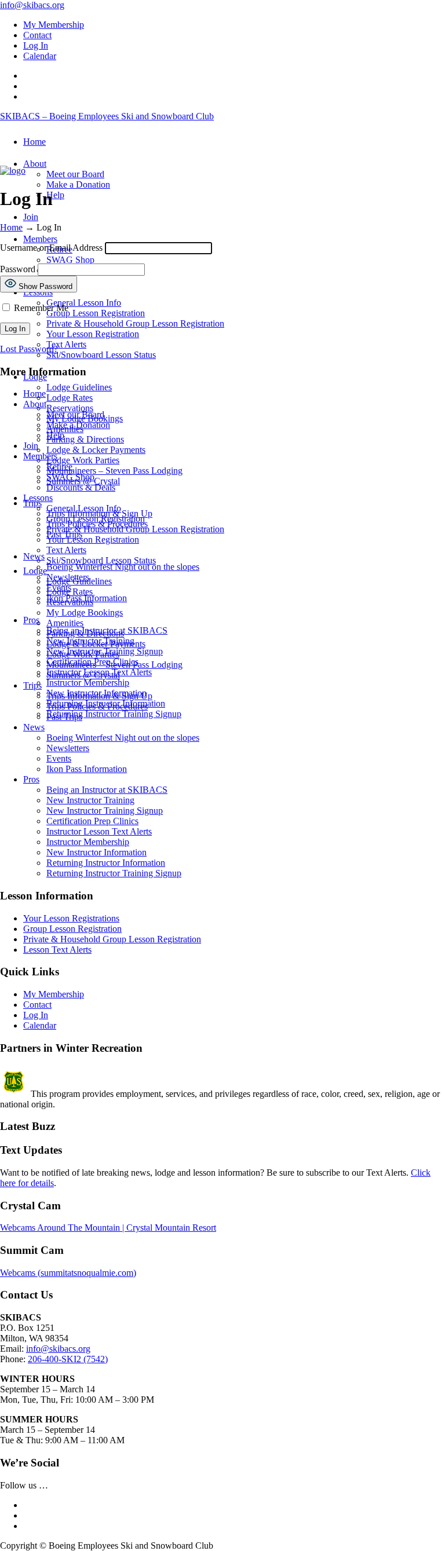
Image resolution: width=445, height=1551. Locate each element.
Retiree (59, 466)
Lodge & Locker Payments (95, 644)
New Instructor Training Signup (104, 810)
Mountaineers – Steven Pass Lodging (114, 665)
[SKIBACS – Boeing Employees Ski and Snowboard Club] (12, 170)
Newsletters (67, 748)
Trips (32, 685)
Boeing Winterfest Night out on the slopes (122, 737)
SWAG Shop (70, 477)
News (34, 727)
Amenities (64, 623)
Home (11, 227)
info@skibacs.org (32, 5)
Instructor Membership (87, 842)
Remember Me (40, 308)
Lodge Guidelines (79, 581)
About (34, 404)
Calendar (39, 56)
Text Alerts (66, 550)
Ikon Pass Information (86, 769)
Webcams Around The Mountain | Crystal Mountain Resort (108, 1227)
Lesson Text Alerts (57, 949)
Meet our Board (75, 414)
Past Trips (64, 717)
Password (17, 269)
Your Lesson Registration (92, 539)
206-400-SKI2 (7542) (68, 1359)
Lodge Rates (69, 592)
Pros (31, 779)
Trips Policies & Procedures (97, 706)
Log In (35, 45)
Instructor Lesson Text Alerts (99, 831)
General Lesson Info (83, 508)
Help (55, 435)
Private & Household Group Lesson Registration (135, 529)
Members (40, 456)
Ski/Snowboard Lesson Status (101, 560)
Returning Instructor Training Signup (113, 873)
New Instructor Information (96, 852)
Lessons (38, 498)
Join (30, 446)
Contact (37, 35)
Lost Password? (29, 349)
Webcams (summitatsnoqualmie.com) (68, 1273)
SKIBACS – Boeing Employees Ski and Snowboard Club (107, 116)
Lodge (35, 571)
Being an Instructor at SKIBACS (106, 790)
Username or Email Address (51, 248)
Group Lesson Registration (95, 519)
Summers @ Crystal (83, 675)
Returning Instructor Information (105, 863)
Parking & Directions (85, 633)
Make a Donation (78, 425)
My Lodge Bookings (84, 612)
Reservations (69, 602)
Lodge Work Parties (82, 654)
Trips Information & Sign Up (99, 696)
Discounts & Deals (80, 487)
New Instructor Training (90, 800)
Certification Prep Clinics (92, 821)
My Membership (53, 25)
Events (58, 758)
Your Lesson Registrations (71, 918)
